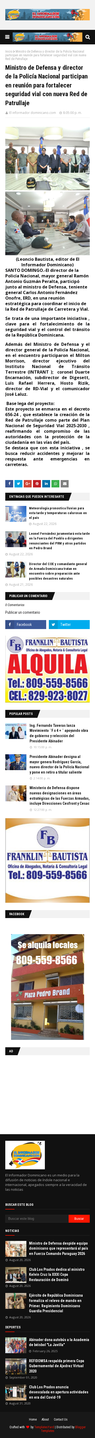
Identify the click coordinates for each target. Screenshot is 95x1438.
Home (33, 1419)
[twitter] (69, 624)
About (45, 1419)
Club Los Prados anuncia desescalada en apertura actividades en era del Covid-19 (58, 1392)
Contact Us (61, 1419)
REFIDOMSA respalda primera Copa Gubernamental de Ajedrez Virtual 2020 (56, 1366)
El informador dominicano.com (32, 112)
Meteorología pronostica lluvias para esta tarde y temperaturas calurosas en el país (58, 513)
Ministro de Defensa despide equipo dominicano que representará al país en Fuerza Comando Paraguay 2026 (58, 1248)
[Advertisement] (38, 1093)
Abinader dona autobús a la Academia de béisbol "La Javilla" (59, 1342)
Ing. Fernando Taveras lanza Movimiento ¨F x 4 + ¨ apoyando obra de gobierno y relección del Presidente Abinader (59, 733)
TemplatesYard (44, 1427)
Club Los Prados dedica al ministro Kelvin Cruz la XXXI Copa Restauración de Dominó (57, 1274)
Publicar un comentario (22, 612)
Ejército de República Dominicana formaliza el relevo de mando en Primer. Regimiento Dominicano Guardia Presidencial (56, 1303)
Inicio (8, 51)
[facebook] (25, 624)
